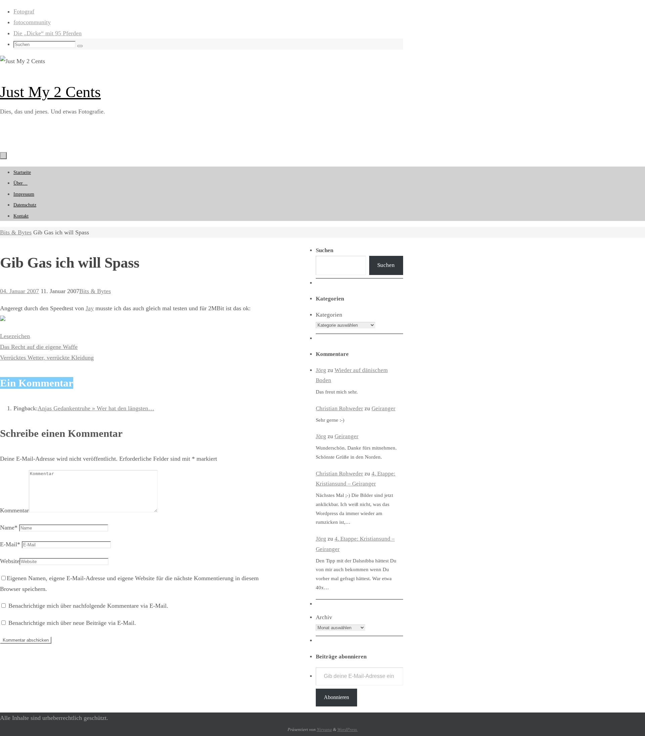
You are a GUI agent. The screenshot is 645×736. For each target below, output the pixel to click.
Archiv (324, 617)
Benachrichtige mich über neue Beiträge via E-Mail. (72, 622)
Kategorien (329, 315)
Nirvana (324, 729)
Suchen (386, 265)
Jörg (321, 370)
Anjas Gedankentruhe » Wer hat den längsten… (96, 408)
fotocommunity (32, 22)
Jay (90, 308)
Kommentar (14, 510)
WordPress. (347, 729)
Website (9, 561)
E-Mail (10, 544)
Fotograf (23, 11)
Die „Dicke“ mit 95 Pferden (47, 33)
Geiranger (383, 408)
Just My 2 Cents (50, 91)
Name (8, 527)
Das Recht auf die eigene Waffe (39, 346)
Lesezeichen (15, 336)
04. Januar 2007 (19, 291)
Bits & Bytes (16, 232)
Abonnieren (336, 697)
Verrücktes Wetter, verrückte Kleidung (47, 357)
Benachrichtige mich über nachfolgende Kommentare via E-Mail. (88, 605)
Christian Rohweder (339, 408)
